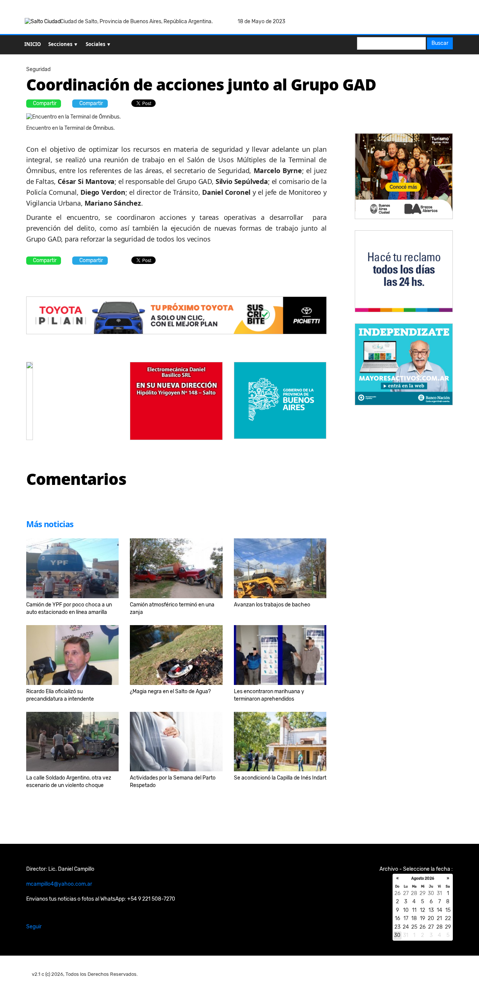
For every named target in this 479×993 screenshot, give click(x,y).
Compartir (45, 103)
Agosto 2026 (422, 878)
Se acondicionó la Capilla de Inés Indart (280, 778)
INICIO (32, 44)
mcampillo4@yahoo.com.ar (59, 884)
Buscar (439, 43)
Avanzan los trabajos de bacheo (272, 605)
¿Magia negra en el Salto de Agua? (170, 691)
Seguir (34, 926)
